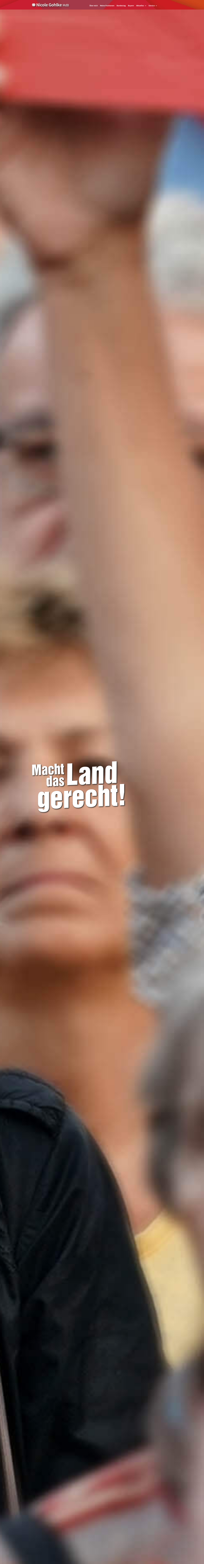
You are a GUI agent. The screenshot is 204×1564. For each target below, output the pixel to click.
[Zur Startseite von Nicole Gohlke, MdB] (50, 4)
